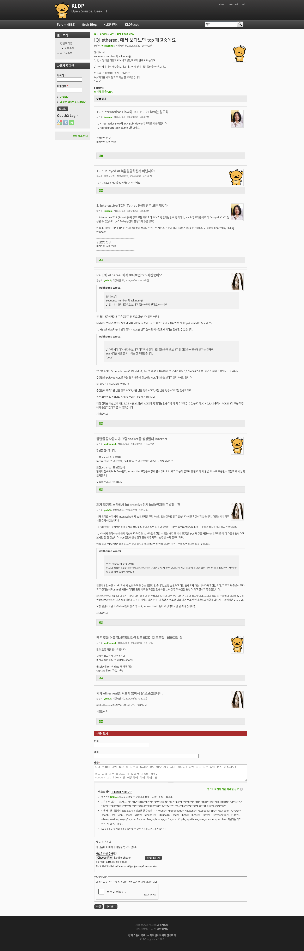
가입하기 (64, 97)
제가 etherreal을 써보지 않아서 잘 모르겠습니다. (129, 693)
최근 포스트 (66, 52)
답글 (101, 155)
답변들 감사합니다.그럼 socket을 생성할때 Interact (132, 438)
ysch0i (107, 280)
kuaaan (108, 117)
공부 (112, 33)
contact (233, 4)
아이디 (61, 75)
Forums (103, 33)
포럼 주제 (69, 48)
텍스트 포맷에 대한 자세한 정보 (223, 789)
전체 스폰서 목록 (136, 935)
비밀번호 (62, 86)
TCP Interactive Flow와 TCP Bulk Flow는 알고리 (132, 111)
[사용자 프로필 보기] (239, 60)
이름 (96, 741)
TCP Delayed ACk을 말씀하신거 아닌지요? (125, 170)
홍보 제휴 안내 (80, 136)
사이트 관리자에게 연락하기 (161, 935)
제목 (96, 752)
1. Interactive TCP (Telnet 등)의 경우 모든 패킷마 (132, 205)
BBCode (114, 797)
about (222, 4)
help (243, 4)
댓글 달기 (101, 98)
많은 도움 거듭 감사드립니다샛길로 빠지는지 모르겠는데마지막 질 (139, 637)
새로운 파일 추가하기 (106, 853)
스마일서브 (162, 928)
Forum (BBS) (66, 24)
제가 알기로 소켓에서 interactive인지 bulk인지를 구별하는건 (138, 504)
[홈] (62, 10)
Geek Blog (89, 24)
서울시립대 (163, 925)
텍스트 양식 (104, 791)
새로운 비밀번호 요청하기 (73, 102)
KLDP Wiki (110, 24)
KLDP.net (132, 24)
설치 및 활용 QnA (125, 33)
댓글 (97, 762)
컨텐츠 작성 (66, 43)
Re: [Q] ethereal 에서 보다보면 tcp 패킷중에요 (129, 275)
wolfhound (108, 45)
